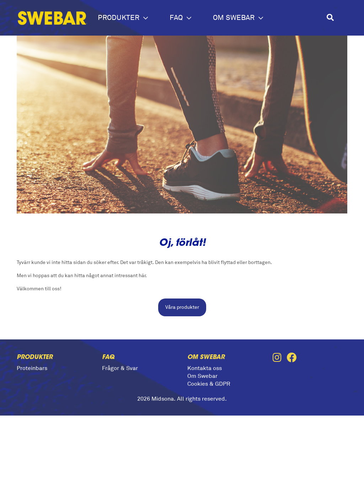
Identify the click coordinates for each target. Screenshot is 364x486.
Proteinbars (32, 368)
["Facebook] (294, 358)
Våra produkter (182, 307)
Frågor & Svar (120, 368)
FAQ (177, 17)
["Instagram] (280, 358)
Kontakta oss (204, 368)
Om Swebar (202, 376)
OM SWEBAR (234, 17)
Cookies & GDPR (208, 384)
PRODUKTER (119, 17)
